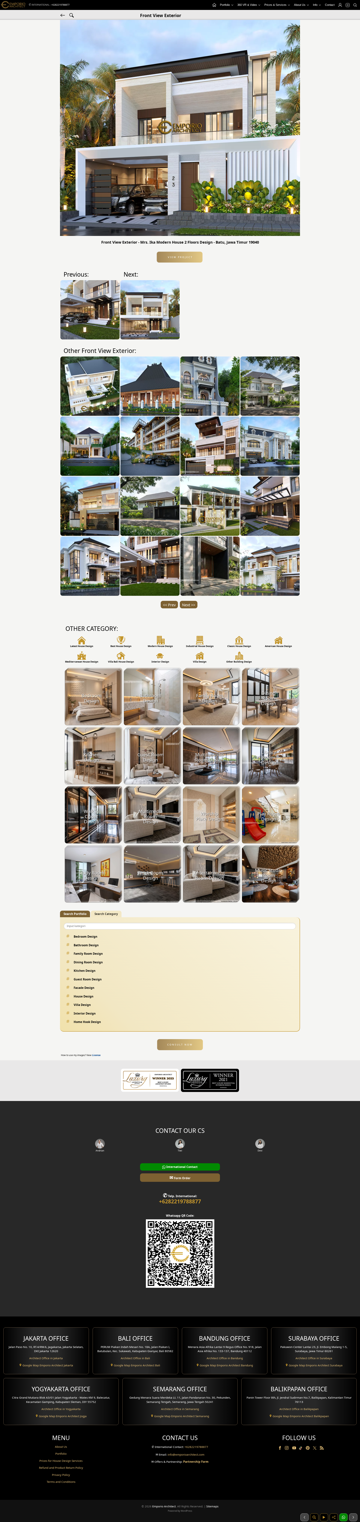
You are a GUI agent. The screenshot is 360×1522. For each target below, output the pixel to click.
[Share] (334, 1517)
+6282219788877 (60, 4)
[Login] (340, 5)
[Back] (63, 15)
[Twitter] (315, 1450)
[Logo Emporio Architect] (13, 5)
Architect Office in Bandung (225, 1358)
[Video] (324, 1517)
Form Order (180, 1177)
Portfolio (225, 4)
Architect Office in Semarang (180, 1409)
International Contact (182, 1167)
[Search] (354, 5)
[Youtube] (294, 1449)
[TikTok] (301, 1449)
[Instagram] (287, 1449)
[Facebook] (280, 1449)
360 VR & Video (247, 4)
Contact (329, 4)
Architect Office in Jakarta (46, 1358)
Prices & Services (275, 4)
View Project (179, 257)
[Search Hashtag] (71, 15)
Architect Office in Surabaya (314, 1358)
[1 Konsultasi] (343, 1517)
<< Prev (169, 604)
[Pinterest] (308, 1449)
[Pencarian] (314, 1517)
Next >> (188, 604)
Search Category (106, 914)
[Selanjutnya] (353, 1517)
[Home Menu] (214, 5)
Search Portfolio (75, 914)
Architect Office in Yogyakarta (61, 1409)
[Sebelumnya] (304, 1517)
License (96, 1055)
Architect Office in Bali (135, 1358)
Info (315, 4)
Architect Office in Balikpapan (299, 1409)
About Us (300, 4)
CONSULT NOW (180, 1044)
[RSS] (322, 1449)
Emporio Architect (164, 1506)
